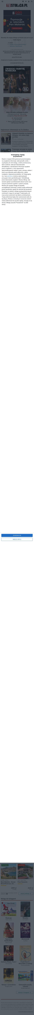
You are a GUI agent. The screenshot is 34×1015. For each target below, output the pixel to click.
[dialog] (17, 507)
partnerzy (10, 176)
